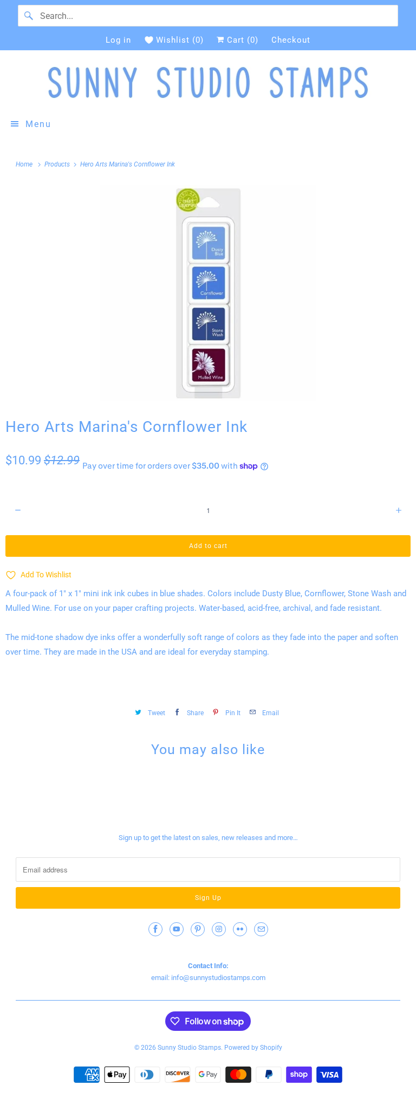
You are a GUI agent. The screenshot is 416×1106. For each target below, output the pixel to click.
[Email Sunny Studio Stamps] (261, 929)
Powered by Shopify (253, 1047)
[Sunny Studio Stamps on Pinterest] (198, 929)
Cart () (241, 40)
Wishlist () (180, 40)
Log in (118, 40)
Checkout (290, 40)
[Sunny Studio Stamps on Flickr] (240, 929)
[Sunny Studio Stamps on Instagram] (219, 929)
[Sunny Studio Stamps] (208, 82)
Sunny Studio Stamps (189, 1047)
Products (58, 164)
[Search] (29, 15)
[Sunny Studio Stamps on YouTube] (177, 929)
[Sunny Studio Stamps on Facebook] (155, 929)
